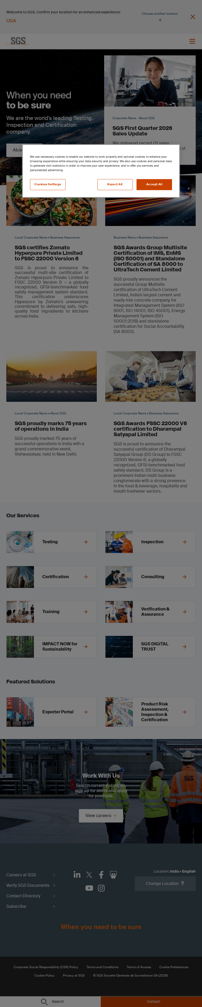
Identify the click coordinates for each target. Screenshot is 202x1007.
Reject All (115, 184)
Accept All (154, 184)
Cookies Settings (47, 184)
